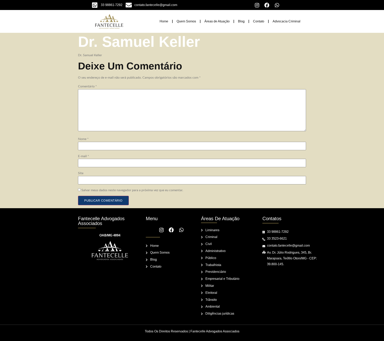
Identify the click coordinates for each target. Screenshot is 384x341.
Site (80, 173)
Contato (258, 21)
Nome (83, 139)
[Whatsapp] (277, 5)
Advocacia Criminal (286, 21)
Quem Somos (186, 21)
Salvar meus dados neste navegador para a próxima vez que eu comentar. (132, 190)
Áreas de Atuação (217, 21)
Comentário (87, 86)
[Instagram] (257, 5)
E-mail (83, 156)
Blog (241, 21)
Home (164, 21)
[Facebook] (267, 5)
